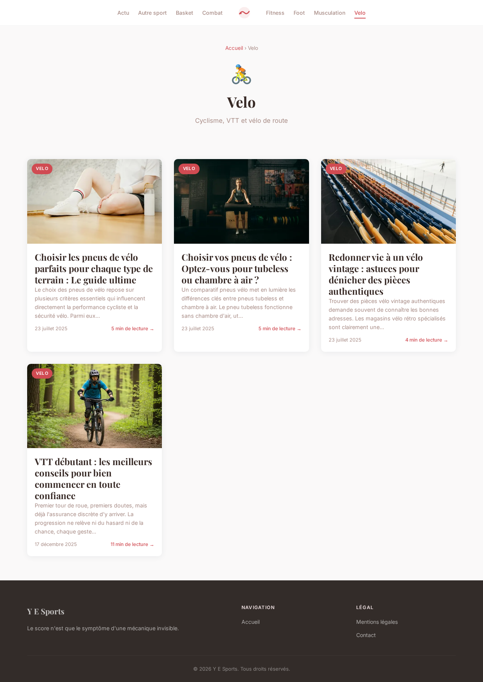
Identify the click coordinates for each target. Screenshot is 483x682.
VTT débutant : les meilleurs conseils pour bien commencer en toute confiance (93, 478)
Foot (299, 12)
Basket (184, 12)
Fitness (275, 12)
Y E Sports (46, 611)
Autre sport (152, 12)
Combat (212, 12)
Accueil (234, 48)
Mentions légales (377, 622)
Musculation (329, 12)
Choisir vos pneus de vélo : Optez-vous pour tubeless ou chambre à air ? (237, 268)
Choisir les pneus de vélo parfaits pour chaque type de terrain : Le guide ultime (94, 268)
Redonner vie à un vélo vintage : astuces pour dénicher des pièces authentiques (376, 274)
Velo (360, 12)
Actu (123, 12)
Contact (366, 635)
